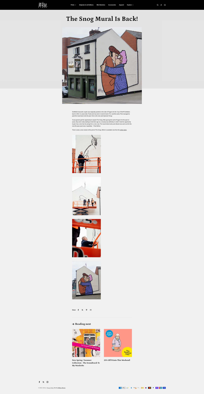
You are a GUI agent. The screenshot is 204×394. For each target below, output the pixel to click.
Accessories (112, 5)
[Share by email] (90, 310)
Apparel (121, 5)
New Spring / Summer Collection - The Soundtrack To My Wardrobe (86, 363)
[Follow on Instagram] (47, 382)
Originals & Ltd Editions (86, 5)
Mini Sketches (101, 5)
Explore (129, 5)
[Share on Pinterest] (86, 310)
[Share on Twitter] (82, 310)
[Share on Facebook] (78, 310)
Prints (72, 5)
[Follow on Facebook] (39, 382)
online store (123, 130)
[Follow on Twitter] (43, 382)
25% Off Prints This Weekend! (117, 360)
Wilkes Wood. (62, 388)
